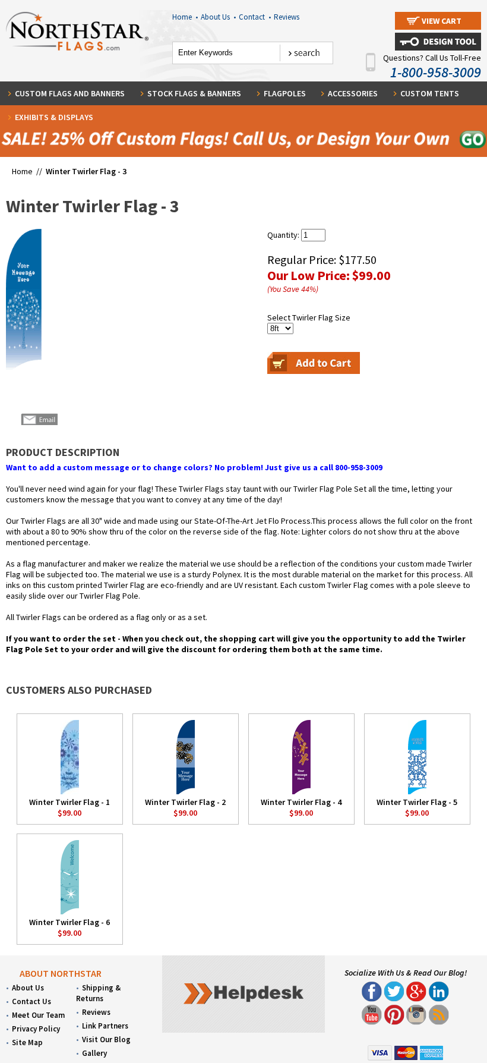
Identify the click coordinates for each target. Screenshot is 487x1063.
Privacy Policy (36, 1029)
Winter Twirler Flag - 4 (301, 802)
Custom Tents (429, 93)
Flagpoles (285, 93)
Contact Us (31, 1001)
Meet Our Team (38, 1015)
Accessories (353, 93)
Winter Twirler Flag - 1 (69, 802)
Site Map (27, 1042)
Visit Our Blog (106, 1039)
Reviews (286, 17)
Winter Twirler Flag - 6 (69, 922)
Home (185, 17)
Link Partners (105, 1026)
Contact (255, 17)
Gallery (94, 1053)
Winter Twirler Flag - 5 (417, 802)
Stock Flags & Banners (194, 93)
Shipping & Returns (98, 993)
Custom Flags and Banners (70, 93)
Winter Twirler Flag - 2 (185, 802)
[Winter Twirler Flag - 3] (24, 300)
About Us (218, 17)
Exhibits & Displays (54, 117)
